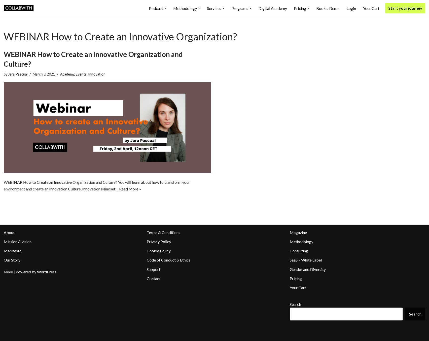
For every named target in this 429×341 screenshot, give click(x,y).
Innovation (97, 74)
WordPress (46, 271)
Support (153, 269)
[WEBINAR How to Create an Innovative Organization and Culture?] (107, 128)
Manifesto (13, 250)
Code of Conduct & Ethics (168, 260)
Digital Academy (272, 8)
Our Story (12, 260)
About (9, 232)
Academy (67, 74)
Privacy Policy (159, 241)
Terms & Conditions (163, 232)
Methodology (301, 241)
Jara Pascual (18, 74)
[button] (165, 8)
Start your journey (405, 8)
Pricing (296, 278)
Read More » (130, 188)
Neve (8, 271)
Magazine (298, 232)
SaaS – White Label (306, 260)
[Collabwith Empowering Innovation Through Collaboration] (19, 8)
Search (295, 304)
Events (81, 74)
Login (351, 8)
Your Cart (371, 8)
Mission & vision (18, 241)
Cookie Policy (159, 250)
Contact (154, 278)
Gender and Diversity (308, 269)
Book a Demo (328, 8)
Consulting (299, 250)
